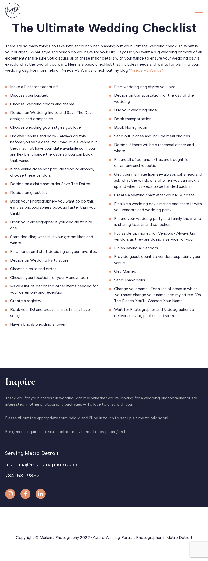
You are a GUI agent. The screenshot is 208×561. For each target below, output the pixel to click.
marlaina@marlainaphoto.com (41, 464)
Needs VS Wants (146, 70)
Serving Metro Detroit (32, 453)
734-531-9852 (22, 475)
